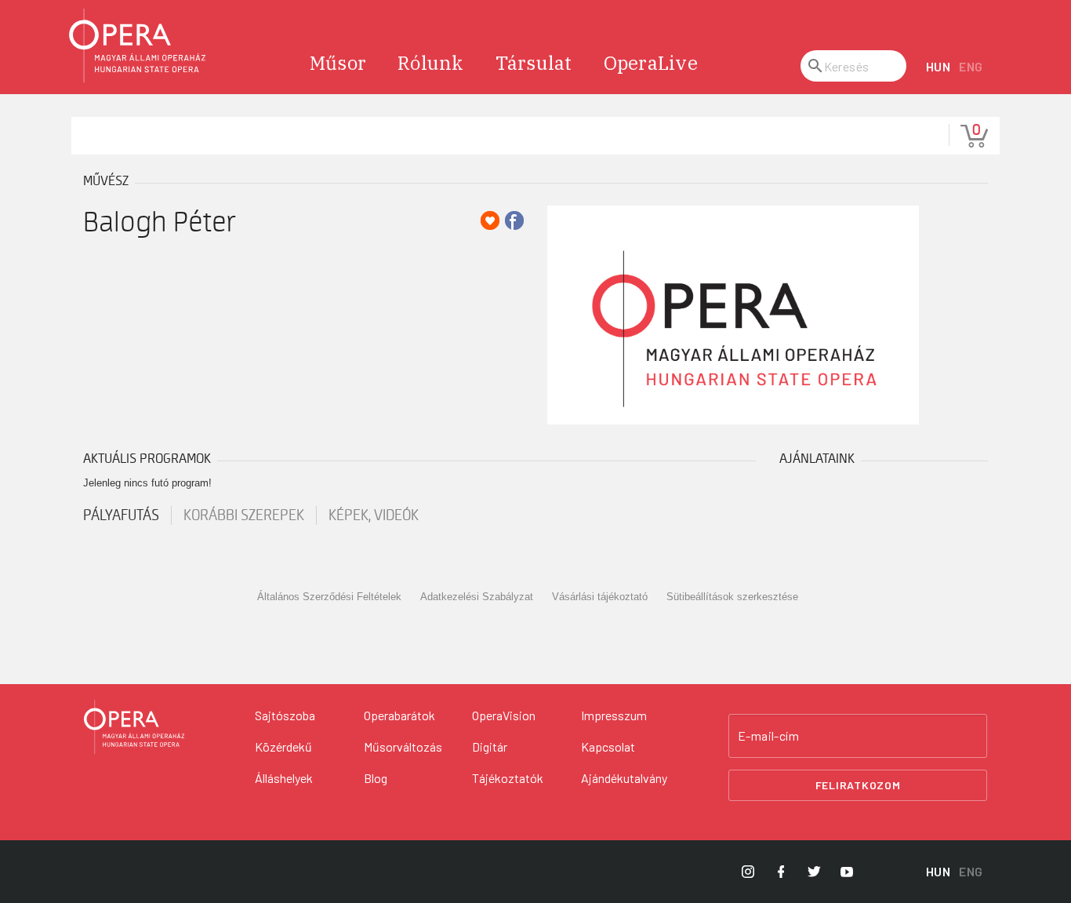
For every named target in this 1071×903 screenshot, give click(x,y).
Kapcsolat (608, 746)
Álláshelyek (284, 777)
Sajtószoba (285, 715)
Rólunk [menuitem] (431, 62)
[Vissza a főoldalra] (138, 46)
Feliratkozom (858, 785)
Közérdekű (283, 746)
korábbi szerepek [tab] (243, 515)
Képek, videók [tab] (374, 515)
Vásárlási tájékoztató (600, 597)
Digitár (489, 746)
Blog (375, 777)
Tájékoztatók (507, 777)
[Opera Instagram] (748, 871)
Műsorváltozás (403, 746)
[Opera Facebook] (780, 871)
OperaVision (504, 715)
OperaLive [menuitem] (651, 62)
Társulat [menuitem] (534, 62)
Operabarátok (399, 715)
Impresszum (614, 715)
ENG (971, 66)
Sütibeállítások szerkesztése (732, 597)
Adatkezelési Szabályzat (476, 597)
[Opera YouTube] (846, 871)
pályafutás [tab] (121, 515)
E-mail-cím (768, 736)
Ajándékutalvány (624, 777)
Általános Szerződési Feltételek (329, 597)
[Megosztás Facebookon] (514, 220)
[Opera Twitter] (813, 871)
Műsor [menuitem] (338, 62)
